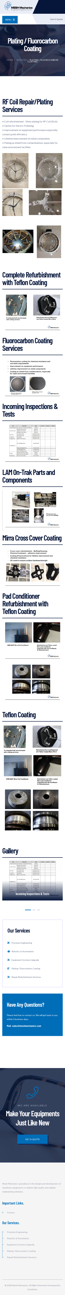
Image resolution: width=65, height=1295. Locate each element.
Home (10, 60)
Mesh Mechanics (20, 1285)
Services (22, 60)
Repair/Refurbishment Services (26, 977)
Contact (11, 1212)
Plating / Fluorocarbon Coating (25, 968)
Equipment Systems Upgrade (25, 960)
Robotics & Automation (22, 951)
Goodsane (32, 1289)
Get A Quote (56, 19)
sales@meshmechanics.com (26, 1025)
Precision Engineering (21, 943)
